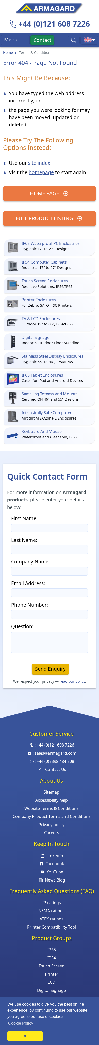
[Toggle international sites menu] (89, 40)
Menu (11, 39)
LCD (51, 982)
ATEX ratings (51, 919)
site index (39, 162)
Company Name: (30, 561)
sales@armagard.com (55, 753)
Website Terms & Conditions (51, 808)
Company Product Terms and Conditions (52, 816)
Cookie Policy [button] (20, 1023)
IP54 (51, 958)
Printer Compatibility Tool (51, 927)
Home (8, 52)
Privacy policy (51, 824)
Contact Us (55, 769)
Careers (51, 832)
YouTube (55, 872)
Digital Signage (51, 990)
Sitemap (51, 792)
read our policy (72, 681)
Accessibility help (51, 800)
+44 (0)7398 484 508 (55, 761)
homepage (41, 172)
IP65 (51, 949)
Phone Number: (29, 604)
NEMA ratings (51, 911)
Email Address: (28, 583)
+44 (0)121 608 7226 (54, 24)
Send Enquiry (50, 668)
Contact (42, 40)
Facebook (55, 864)
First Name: (24, 518)
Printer (51, 974)
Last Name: (24, 539)
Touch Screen (51, 966)
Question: (22, 626)
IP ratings (51, 902)
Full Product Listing (45, 218)
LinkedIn (55, 855)
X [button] (25, 1036)
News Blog (55, 880)
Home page (45, 193)
